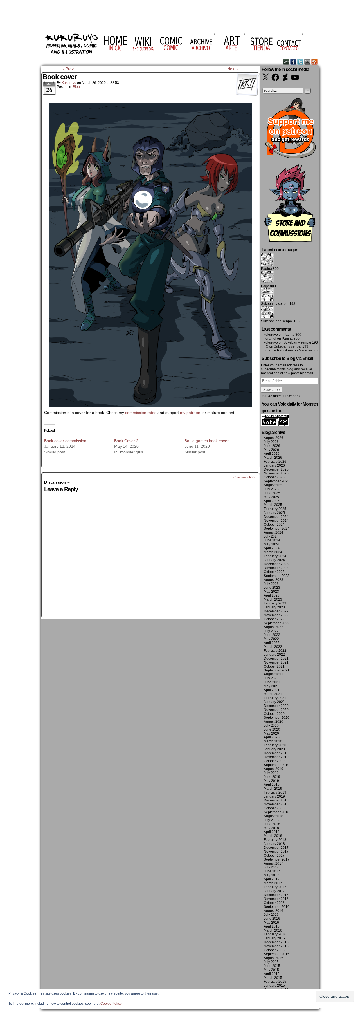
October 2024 (274, 525)
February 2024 (275, 556)
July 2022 (271, 631)
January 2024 (274, 560)
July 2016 (271, 915)
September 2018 (276, 812)
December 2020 (276, 706)
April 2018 (272, 832)
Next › (232, 68)
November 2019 (276, 757)
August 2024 (273, 532)
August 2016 (273, 911)
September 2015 (276, 954)
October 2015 (274, 950)
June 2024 (272, 540)
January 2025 (274, 513)
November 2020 (276, 710)
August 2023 (273, 580)
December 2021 (276, 659)
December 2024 (276, 517)
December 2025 (276, 469)
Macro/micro (308, 350)
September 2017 (276, 859)
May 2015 (271, 970)
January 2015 (274, 986)
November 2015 (276, 946)
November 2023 (276, 568)
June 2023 (272, 588)
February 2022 (275, 651)
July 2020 (271, 725)
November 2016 (276, 899)
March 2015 (273, 978)
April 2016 (272, 926)
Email (307, 61)
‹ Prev (68, 68)
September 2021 (276, 670)
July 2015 (271, 962)
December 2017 (276, 848)
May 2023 (271, 592)
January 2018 (274, 844)
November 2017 (276, 852)
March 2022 (273, 647)
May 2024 (271, 544)
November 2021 (276, 662)
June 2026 (272, 446)
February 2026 (275, 462)
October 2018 (274, 808)
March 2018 (273, 836)
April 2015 (272, 974)
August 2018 (273, 816)
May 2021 (271, 686)
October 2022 (274, 619)
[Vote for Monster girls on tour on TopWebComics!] (275, 424)
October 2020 (274, 714)
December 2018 (276, 800)
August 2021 (273, 674)
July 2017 (271, 867)
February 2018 (275, 840)
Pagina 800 (270, 269)
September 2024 (276, 528)
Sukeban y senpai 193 (278, 304)
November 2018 (276, 804)
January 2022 (274, 655)
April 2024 (272, 548)
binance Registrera (278, 350)
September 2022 (276, 623)
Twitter (300, 61)
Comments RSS (244, 477)
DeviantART (286, 61)
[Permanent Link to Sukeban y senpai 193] (267, 300)
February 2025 (275, 509)
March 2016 (273, 930)
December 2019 (276, 753)
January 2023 (274, 607)
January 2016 (274, 938)
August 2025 (273, 485)
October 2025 (274, 477)
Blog (76, 87)
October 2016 (274, 903)
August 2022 (273, 627)
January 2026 (274, 465)
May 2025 (271, 497)
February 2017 (275, 887)
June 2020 (272, 729)
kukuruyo (69, 83)
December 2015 (276, 942)
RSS (314, 61)
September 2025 (276, 481)
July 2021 (271, 678)
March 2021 (273, 694)
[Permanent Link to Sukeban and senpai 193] (267, 317)
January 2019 (274, 796)
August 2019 (273, 769)
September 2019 (276, 765)
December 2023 (276, 564)
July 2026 (271, 442)
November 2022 (276, 615)
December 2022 (276, 611)
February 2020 (275, 745)
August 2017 (273, 863)
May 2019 (271, 781)
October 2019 (274, 761)
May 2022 (271, 639)
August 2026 (273, 438)
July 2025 (271, 489)
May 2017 (271, 875)
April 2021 (272, 690)
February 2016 (275, 934)
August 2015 (273, 958)
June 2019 (272, 777)
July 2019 (271, 773)
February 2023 (275, 603)
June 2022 (272, 635)
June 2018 (272, 824)
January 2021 (274, 702)
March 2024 (273, 552)
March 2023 (273, 599)
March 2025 (273, 505)
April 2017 (272, 879)
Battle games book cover (206, 440)
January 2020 (274, 749)
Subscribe (271, 390)
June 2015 (272, 966)
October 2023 (274, 572)
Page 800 (268, 286)
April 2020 (272, 737)
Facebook (293, 61)
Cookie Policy (111, 1004)
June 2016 (272, 919)
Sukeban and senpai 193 (280, 321)
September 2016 (276, 907)
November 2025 (276, 473)
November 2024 (276, 521)
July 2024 (271, 536)
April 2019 (272, 785)
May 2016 (271, 922)
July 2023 (271, 584)
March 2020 (273, 741)
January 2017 (274, 891)
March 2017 (273, 883)
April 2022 (272, 643)
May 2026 (271, 450)
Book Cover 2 (126, 440)
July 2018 (271, 820)
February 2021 (275, 698)
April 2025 (272, 501)
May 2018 (271, 828)
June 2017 (272, 871)
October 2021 (274, 666)
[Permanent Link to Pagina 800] (267, 265)
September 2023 (276, 576)
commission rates (140, 412)
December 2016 (276, 895)
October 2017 (274, 855)
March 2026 (273, 458)
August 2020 (273, 722)
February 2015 (275, 982)
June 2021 (272, 682)
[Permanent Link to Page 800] (267, 282)
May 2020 (271, 733)
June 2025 (272, 493)
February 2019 (275, 792)
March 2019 (273, 789)
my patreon (190, 412)
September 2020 (276, 718)
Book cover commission (65, 440)
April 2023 (272, 595)
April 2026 (272, 454)
